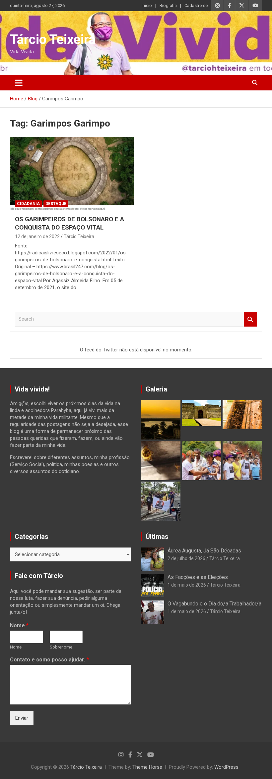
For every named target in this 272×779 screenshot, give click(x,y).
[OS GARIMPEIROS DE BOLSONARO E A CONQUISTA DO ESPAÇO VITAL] (72, 173)
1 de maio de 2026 (187, 585)
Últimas (157, 537)
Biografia (168, 5)
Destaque (55, 203)
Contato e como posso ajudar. (49, 659)
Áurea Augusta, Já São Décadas (204, 550)
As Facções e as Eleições (198, 577)
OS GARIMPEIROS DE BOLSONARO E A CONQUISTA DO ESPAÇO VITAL (69, 223)
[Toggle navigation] (19, 82)
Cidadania (28, 203)
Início (147, 5)
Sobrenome (61, 647)
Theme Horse (147, 767)
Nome (19, 625)
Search (250, 319)
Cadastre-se (196, 5)
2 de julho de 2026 (186, 558)
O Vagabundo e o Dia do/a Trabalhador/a (214, 603)
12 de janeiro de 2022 (37, 236)
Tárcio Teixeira (53, 39)
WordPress (226, 767)
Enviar (21, 718)
